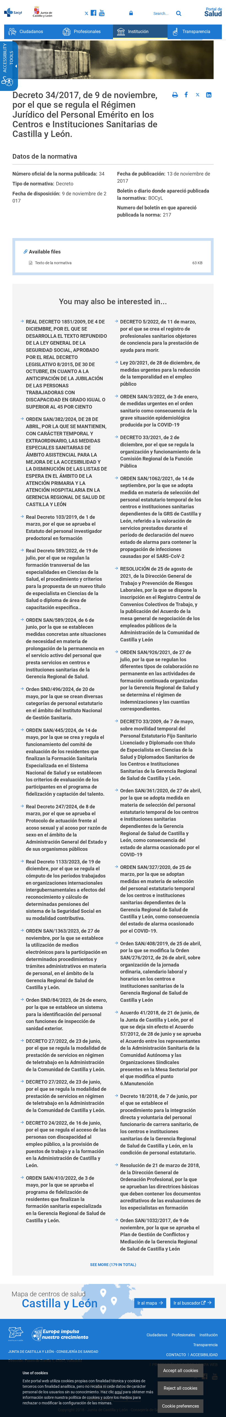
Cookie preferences (180, 1406)
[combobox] (162, 13)
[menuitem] (31, 32)
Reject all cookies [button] (180, 1388)
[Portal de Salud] (213, 11)
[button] (150, 1303)
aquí (118, 1392)
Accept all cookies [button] (180, 1370)
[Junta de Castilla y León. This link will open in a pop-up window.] (42, 12)
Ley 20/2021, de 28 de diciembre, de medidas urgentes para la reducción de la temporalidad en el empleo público (160, 373)
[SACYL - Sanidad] (13, 12)
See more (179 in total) (113, 1264)
